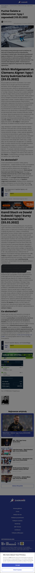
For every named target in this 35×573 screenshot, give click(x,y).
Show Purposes (17, 569)
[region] (17, 562)
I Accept (17, 565)
